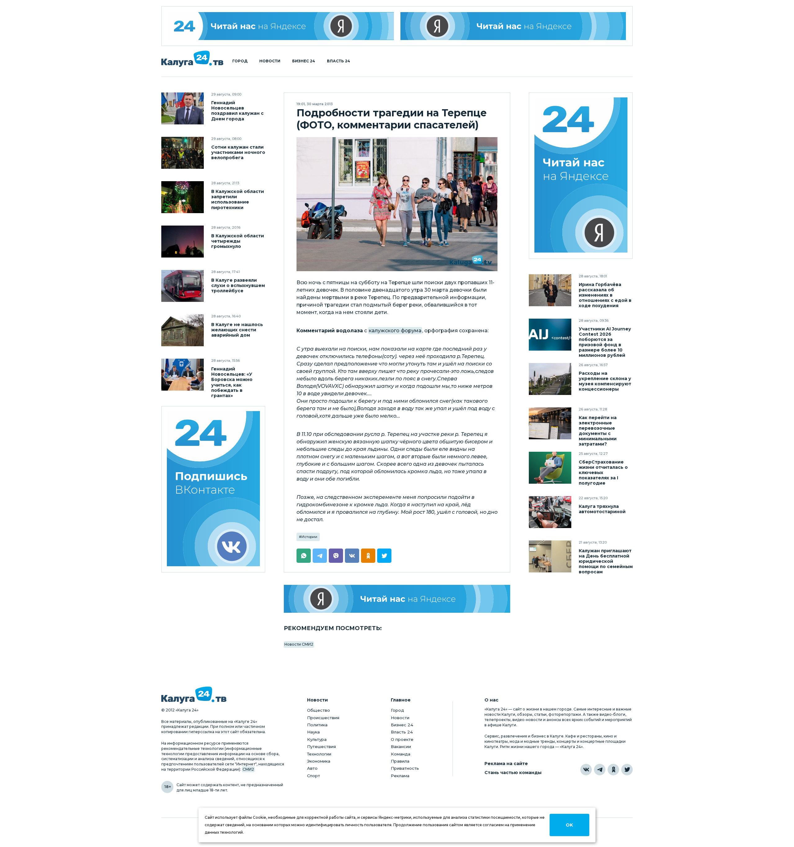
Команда (400, 753)
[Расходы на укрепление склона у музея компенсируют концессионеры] (550, 379)
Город (240, 61)
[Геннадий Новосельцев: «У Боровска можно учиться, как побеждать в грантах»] (182, 375)
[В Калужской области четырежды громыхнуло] (182, 242)
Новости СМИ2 (298, 644)
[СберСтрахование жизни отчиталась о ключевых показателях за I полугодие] (550, 468)
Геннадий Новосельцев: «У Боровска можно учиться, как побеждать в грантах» (231, 382)
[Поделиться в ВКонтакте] (352, 556)
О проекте (402, 739)
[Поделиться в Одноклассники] (368, 556)
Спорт (313, 775)
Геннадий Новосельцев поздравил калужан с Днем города (237, 110)
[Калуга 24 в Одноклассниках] (613, 769)
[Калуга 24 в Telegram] (599, 769)
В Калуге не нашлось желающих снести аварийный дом (237, 330)
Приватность (405, 768)
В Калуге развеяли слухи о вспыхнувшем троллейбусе (238, 286)
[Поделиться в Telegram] (320, 556)
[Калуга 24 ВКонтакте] (213, 489)
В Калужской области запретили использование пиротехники (237, 199)
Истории (309, 537)
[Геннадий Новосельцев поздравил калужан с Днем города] (182, 108)
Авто (312, 768)
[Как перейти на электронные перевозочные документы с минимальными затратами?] (550, 423)
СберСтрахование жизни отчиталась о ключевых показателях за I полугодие (603, 472)
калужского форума (395, 331)
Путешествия (321, 746)
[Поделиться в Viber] (336, 556)
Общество (318, 710)
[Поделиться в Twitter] (384, 556)
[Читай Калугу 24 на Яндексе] (281, 26)
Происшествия (323, 717)
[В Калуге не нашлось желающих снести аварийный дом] (182, 330)
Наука (313, 731)
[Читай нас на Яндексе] (513, 26)
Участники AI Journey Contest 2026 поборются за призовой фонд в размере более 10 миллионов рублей (605, 342)
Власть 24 (338, 61)
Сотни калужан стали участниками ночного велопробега (238, 152)
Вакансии (401, 746)
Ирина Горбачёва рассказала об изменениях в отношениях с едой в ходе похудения (605, 295)
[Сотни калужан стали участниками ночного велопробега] (182, 153)
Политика (317, 724)
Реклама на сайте (506, 763)
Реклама (400, 775)
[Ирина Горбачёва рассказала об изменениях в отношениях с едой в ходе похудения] (550, 290)
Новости (269, 61)
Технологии (319, 753)
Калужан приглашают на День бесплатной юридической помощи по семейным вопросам (606, 561)
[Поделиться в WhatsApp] (304, 556)
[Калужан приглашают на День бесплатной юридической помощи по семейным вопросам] (550, 556)
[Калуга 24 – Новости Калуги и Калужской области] (192, 58)
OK (569, 825)
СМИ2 (248, 769)
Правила (400, 761)
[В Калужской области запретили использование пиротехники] (182, 197)
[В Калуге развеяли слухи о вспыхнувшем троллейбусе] (182, 286)
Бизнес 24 (303, 61)
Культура (317, 739)
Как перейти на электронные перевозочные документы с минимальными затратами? (598, 431)
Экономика (318, 761)
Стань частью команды (513, 772)
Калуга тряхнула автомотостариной (602, 509)
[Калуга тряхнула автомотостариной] (550, 512)
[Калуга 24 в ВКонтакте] (586, 769)
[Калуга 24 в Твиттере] (627, 769)
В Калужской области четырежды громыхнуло (237, 241)
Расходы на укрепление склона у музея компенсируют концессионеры (605, 381)
